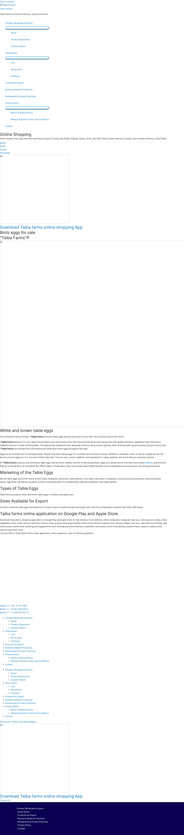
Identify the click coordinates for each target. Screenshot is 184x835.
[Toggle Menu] (27, 28)
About (13, 32)
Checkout (15, 76)
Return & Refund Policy (22, 112)
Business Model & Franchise (18, 89)
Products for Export (14, 83)
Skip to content (7, 1)
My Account (16, 69)
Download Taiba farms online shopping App (41, 227)
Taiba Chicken (6, 9)
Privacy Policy (12, 103)
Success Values (18, 46)
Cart (13, 62)
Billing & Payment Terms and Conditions (30, 119)
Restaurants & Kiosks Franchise (20, 96)
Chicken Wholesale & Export (18, 23)
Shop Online (11, 53)
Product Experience (20, 39)
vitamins (149, 462)
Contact (9, 126)
